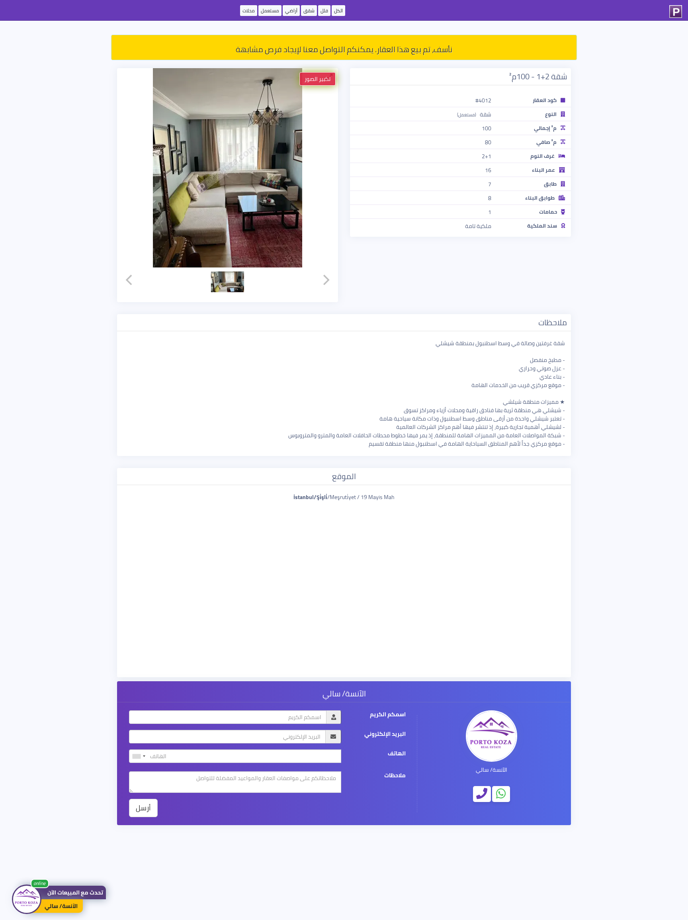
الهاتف (397, 753)
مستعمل (270, 10)
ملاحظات (395, 775)
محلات (248, 10)
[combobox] (138, 756)
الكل (338, 10)
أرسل (143, 807)
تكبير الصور (317, 79)
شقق (309, 10)
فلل (324, 10)
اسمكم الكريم (388, 714)
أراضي (291, 10)
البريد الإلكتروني (385, 734)
